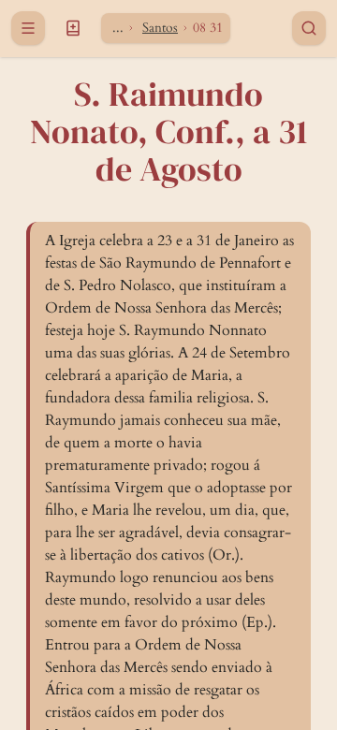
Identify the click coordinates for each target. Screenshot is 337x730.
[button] (73, 28)
